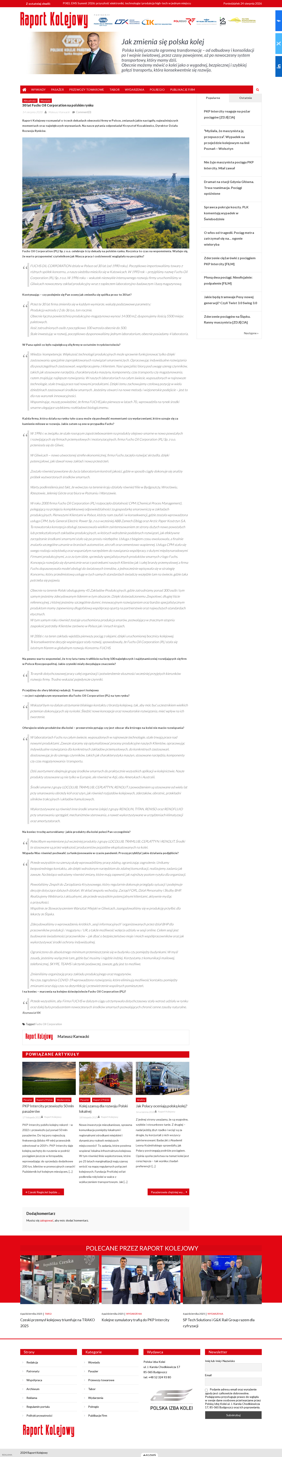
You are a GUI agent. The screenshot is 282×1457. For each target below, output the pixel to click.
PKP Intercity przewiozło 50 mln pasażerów (48, 1109)
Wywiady (38, 89)
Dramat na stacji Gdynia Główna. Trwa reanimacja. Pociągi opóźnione (229, 188)
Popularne (213, 98)
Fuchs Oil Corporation (48, 1024)
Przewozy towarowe (86, 89)
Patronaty (32, 1371)
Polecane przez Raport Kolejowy (142, 1248)
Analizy (141, 1099)
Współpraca (34, 1380)
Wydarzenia (134, 89)
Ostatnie (245, 98)
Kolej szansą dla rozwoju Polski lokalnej (103, 1109)
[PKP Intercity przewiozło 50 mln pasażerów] (49, 1078)
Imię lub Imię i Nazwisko (220, 1361)
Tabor (114, 89)
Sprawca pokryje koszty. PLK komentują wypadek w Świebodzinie (226, 213)
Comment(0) (83, 112)
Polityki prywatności (39, 1415)
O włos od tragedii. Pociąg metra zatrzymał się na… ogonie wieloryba (229, 238)
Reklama (31, 1398)
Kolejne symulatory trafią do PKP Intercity (135, 1320)
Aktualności (30, 100)
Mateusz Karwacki (59, 112)
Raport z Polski (45, 1099)
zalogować (46, 1220)
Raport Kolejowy (53, 1116)
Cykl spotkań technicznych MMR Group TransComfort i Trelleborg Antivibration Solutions (120, 3)
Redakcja (32, 1362)
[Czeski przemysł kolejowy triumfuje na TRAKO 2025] (59, 1279)
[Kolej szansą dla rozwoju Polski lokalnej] (106, 1078)
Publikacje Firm (182, 89)
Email (208, 1375)
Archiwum (32, 1389)
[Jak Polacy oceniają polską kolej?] (162, 1078)
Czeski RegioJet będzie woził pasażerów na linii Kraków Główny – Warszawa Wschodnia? (46, 1192)
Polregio (157, 89)
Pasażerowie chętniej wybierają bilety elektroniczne (170, 1192)
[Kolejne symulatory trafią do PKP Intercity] (141, 1279)
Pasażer (57, 89)
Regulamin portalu (38, 1406)
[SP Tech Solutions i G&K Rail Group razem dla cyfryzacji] (222, 1279)
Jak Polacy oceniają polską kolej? (161, 1106)
